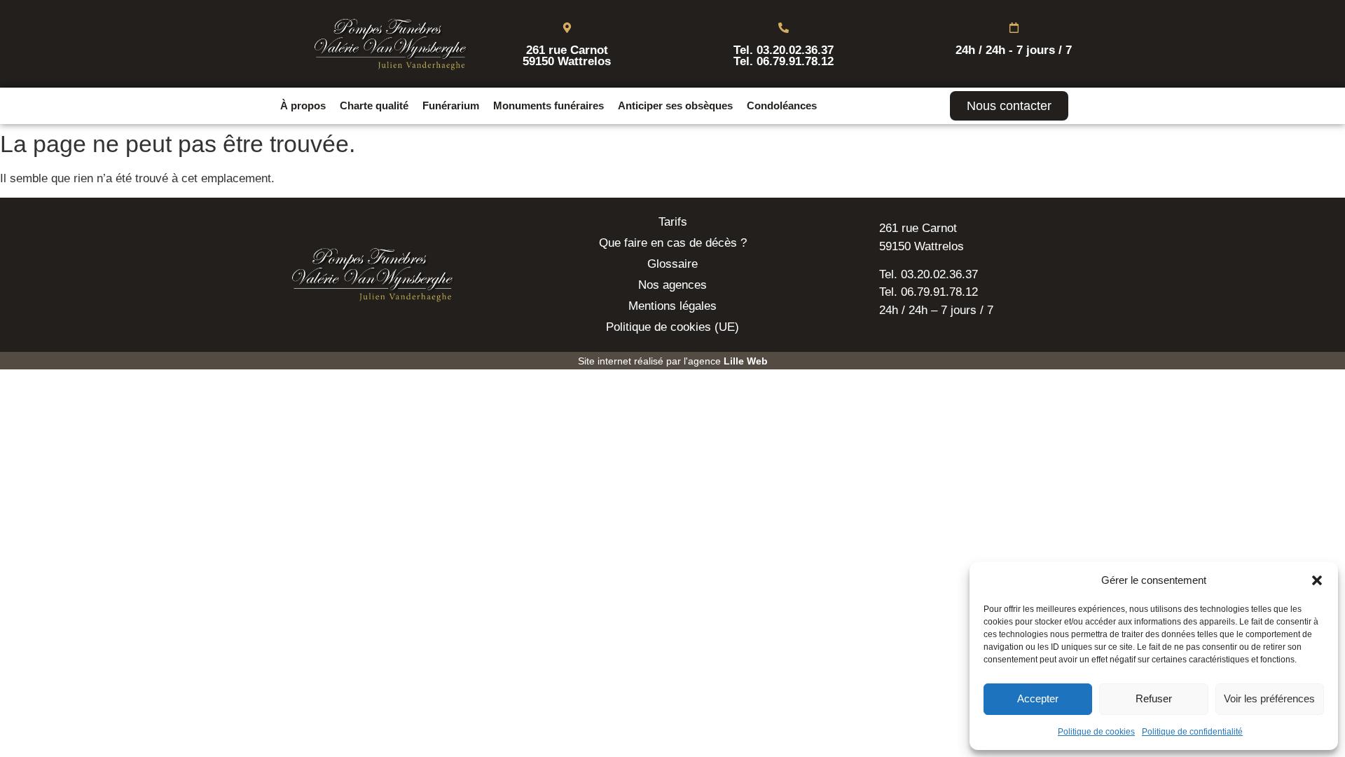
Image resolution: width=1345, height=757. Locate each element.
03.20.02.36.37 (795, 50)
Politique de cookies (1096, 732)
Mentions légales (672, 306)
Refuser (1154, 698)
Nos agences (672, 285)
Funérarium (450, 105)
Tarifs (672, 222)
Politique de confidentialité (1192, 732)
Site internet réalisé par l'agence (673, 361)
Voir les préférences (1269, 698)
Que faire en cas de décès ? (673, 243)
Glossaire (672, 264)
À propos (303, 105)
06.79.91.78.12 (795, 61)
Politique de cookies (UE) (672, 327)
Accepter (1037, 698)
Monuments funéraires (548, 105)
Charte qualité (374, 105)
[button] (1317, 580)
